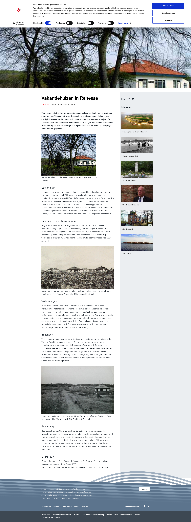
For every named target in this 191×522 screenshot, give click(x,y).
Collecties (84, 506)
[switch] (69, 23)
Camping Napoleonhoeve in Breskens (135, 132)
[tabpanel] (95, 57)
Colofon (109, 515)
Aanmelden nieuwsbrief (50, 518)
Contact (137, 515)
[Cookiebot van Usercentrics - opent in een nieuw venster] (18, 23)
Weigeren (168, 20)
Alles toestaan (168, 6)
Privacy (76, 515)
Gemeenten (144, 489)
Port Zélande (126, 253)
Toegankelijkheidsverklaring (93, 515)
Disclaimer (45, 515)
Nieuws (76, 506)
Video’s (63, 506)
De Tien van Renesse (129, 180)
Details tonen (123, 23)
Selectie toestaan (168, 13)
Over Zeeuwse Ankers (123, 515)
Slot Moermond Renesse (130, 205)
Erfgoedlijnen (46, 506)
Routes (69, 506)
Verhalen (56, 506)
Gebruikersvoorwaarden (61, 515)
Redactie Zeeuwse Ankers (63, 104)
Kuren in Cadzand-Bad (130, 156)
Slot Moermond (127, 229)
